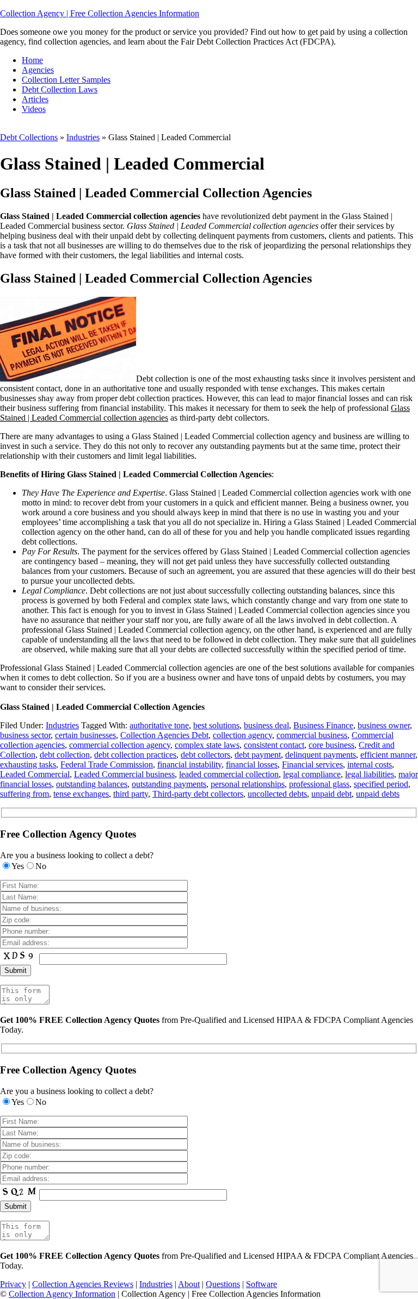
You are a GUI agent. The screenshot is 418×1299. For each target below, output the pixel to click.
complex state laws (207, 745)
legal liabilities (369, 774)
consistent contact (274, 745)
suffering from (24, 793)
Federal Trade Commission (106, 764)
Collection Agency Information (62, 1293)
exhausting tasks (28, 764)
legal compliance (312, 774)
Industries (83, 137)
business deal (266, 725)
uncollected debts (277, 793)
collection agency (242, 735)
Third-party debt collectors (197, 793)
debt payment (258, 754)
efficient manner (387, 754)
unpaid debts (377, 793)
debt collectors (205, 754)
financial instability (189, 764)
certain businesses (85, 735)
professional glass (319, 784)
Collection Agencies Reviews (82, 1284)
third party (130, 793)
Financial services (312, 764)
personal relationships (248, 784)
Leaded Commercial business (124, 774)
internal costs (369, 764)
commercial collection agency (119, 745)
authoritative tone (159, 725)
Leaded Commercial (35, 774)
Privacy (13, 1284)
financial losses (252, 764)
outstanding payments (169, 784)
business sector (25, 735)
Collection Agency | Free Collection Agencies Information (99, 13)
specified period (381, 784)
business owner (384, 725)
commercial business (311, 735)
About (189, 1284)
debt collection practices (135, 754)
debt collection (65, 754)
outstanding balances (91, 784)
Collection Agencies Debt (164, 735)
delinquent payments (320, 754)
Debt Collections (29, 137)
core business (331, 745)
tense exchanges (81, 793)
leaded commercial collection (229, 774)
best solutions (216, 725)
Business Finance (323, 725)
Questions (223, 1284)
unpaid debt (331, 793)
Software (261, 1284)
